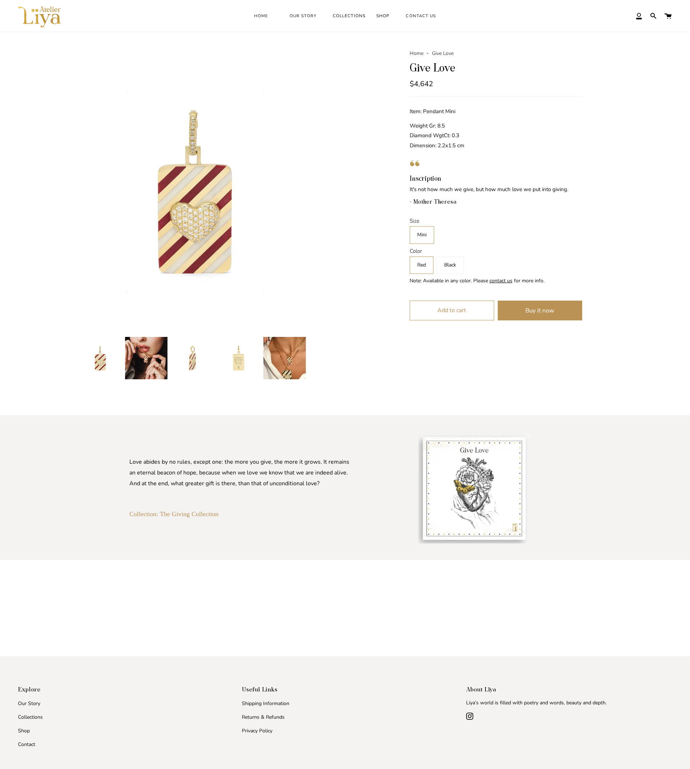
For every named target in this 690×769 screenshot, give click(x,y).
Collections (30, 717)
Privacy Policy (257, 730)
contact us (500, 280)
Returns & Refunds (263, 717)
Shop (24, 730)
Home (416, 53)
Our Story (29, 703)
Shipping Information (265, 703)
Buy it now (539, 310)
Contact (26, 744)
